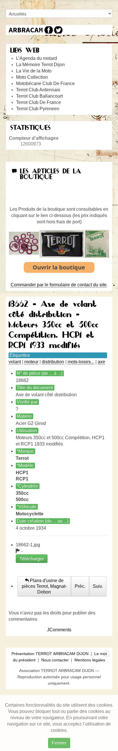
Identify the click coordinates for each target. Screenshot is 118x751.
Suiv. (98, 586)
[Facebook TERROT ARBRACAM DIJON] (48, 29)
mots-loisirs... (81, 361)
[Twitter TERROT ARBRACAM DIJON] (58, 29)
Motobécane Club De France (45, 83)
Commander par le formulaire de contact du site (59, 284)
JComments (59, 629)
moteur (31, 361)
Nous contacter (55, 660)
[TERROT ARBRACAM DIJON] (26, 29)
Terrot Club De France (38, 102)
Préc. (80, 586)
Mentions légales (89, 660)
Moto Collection (32, 77)
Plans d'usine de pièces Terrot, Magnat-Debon (44, 586)
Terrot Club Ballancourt (39, 96)
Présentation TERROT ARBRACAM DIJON (49, 653)
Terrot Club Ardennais (38, 89)
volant (15, 361)
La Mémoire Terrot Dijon (40, 64)
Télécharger (31, 558)
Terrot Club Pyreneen (37, 108)
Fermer (59, 742)
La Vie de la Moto (34, 70)
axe (101, 361)
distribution (53, 361)
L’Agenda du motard (36, 58)
